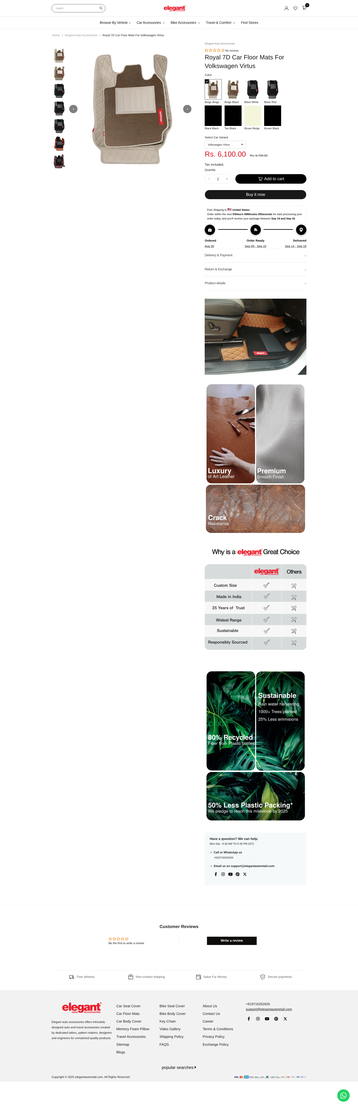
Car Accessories (149, 23)
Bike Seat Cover (172, 1006)
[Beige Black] (233, 89)
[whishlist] (295, 8)
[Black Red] (272, 89)
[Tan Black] (233, 115)
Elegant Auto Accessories (81, 35)
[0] (304, 8)
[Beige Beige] (213, 89)
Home (56, 35)
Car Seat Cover (128, 1006)
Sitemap (122, 1045)
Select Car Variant (216, 137)
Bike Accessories (184, 23)
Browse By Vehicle (114, 23)
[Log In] (286, 8)
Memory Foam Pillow (132, 1029)
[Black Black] (213, 115)
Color (208, 75)
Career (208, 1021)
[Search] (101, 8)
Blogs (120, 1052)
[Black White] (252, 89)
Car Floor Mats (128, 1014)
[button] (215, 50)
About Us (210, 1006)
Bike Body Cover (173, 1014)
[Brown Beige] (252, 115)
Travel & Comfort (219, 23)
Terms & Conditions (218, 1029)
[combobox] (78, 8)
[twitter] (285, 1019)
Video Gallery (170, 1029)
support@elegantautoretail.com (252, 866)
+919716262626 (223, 857)
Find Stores (249, 23)
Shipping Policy (172, 1037)
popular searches (178, 1067)
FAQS (164, 1045)
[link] (249, 1019)
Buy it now (255, 194)
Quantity (210, 169)
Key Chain (168, 1021)
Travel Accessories (131, 1037)
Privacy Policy (214, 1037)
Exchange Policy (216, 1045)
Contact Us (211, 1014)
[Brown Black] (272, 115)
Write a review (232, 940)
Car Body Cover (129, 1021)
